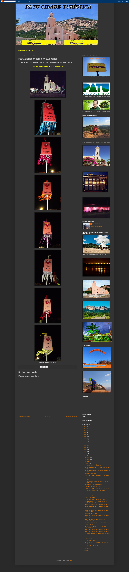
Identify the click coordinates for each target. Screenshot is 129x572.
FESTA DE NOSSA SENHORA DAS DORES (95, 499)
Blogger (71, 560)
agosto (87, 548)
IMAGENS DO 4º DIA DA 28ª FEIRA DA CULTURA (97, 515)
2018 (85, 441)
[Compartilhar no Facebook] (45, 367)
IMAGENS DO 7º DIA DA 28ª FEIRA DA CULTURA (97, 504)
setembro (87, 463)
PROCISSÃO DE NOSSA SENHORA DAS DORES (97, 488)
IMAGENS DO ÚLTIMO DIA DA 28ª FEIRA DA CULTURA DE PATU (95, 496)
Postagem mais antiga (71, 416)
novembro (87, 459)
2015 (85, 447)
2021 (85, 434)
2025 (85, 426)
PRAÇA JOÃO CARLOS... (91, 473)
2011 (85, 455)
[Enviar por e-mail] (40, 367)
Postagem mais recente (24, 416)
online (83, 416)
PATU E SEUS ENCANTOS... (92, 540)
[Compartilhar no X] (44, 367)
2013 (85, 451)
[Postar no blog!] (42, 367)
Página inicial (48, 416)
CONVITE (87, 517)
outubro (87, 461)
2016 (85, 445)
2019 (85, 439)
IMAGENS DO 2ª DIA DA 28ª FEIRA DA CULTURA (97, 531)
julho (86, 550)
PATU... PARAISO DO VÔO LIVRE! (93, 465)
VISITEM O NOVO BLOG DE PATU (93, 486)
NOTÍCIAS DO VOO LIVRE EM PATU (93, 484)
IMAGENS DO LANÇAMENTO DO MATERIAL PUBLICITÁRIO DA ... (96, 527)
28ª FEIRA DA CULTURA (91, 513)
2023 (85, 430)
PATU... (87, 479)
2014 (85, 449)
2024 (85, 428)
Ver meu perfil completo (96, 226)
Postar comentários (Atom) (29, 419)
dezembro (87, 457)
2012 (85, 453)
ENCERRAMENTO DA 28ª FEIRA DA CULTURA (96, 494)
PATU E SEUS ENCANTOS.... (92, 545)
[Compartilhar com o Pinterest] (47, 367)
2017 (85, 443)
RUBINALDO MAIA (97, 224)
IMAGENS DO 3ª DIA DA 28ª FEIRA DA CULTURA (97, 529)
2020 (85, 436)
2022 (85, 432)
